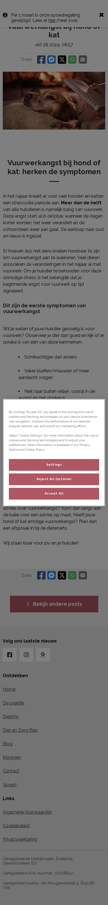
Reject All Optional (54, 479)
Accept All (54, 493)
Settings (54, 464)
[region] (54, 452)
